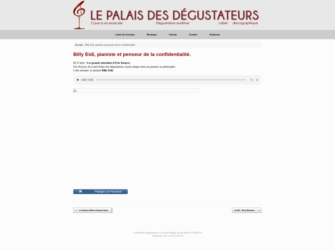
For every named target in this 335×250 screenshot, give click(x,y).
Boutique (152, 34)
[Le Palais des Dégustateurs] (167, 15)
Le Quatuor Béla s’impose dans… (92, 210)
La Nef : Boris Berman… (247, 210)
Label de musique (125, 34)
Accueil (79, 44)
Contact (193, 34)
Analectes (214, 34)
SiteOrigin (175, 243)
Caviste (173, 34)
